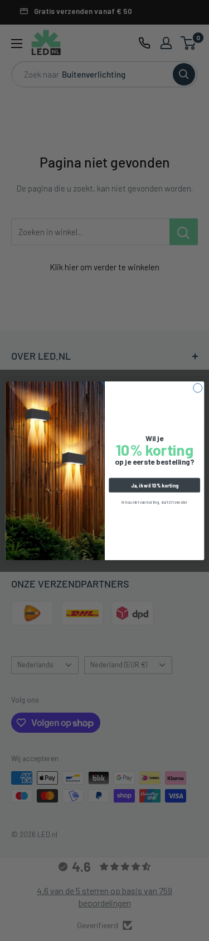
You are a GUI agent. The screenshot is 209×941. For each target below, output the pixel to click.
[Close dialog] (197, 387)
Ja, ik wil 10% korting (154, 485)
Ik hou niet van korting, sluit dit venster (154, 501)
